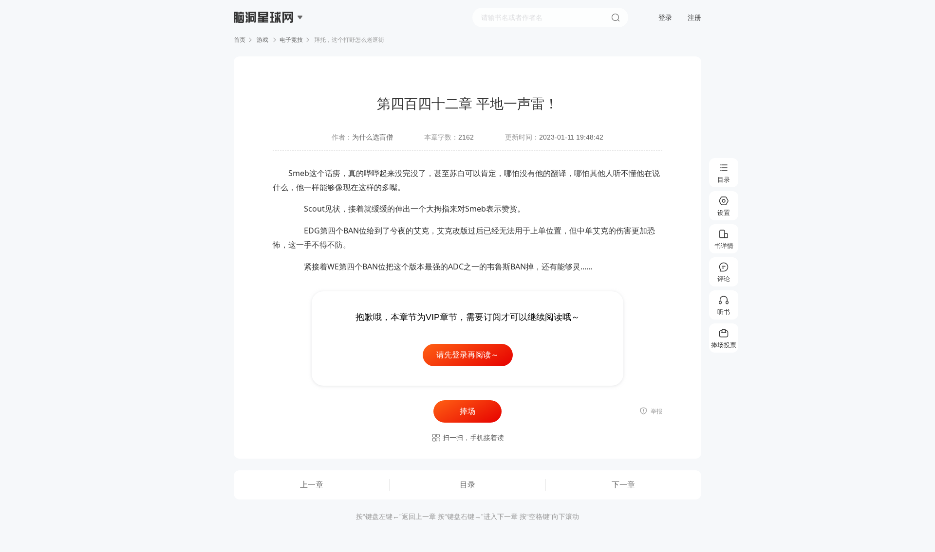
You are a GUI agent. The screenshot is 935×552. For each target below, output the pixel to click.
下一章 (623, 485)
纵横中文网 (264, 45)
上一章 (311, 485)
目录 (467, 485)
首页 (239, 39)
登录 (665, 17)
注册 (694, 17)
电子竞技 (291, 39)
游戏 (262, 39)
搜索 (615, 17)
